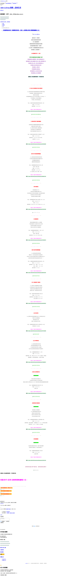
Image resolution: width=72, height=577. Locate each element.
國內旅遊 (8, 511)
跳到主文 (2, 10)
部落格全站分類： (3, 21)
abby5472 (1, 503)
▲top (1, 514)
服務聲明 (45, 563)
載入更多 (2, 516)
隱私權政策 (41, 563)
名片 (3, 26)
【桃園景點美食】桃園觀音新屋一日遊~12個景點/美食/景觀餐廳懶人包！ (21, 30)
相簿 (3, 23)
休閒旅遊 (8, 21)
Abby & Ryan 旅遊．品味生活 (10, 7)
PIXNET (29, 563)
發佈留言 (2, 522)
